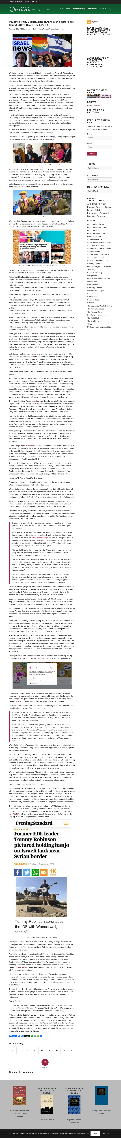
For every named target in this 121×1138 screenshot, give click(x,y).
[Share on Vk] (56, 1050)
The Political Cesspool (95, 309)
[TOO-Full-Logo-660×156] (31, 9)
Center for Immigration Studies (99, 242)
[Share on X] (20, 1050)
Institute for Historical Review (98, 279)
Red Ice (90, 294)
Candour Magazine (94, 239)
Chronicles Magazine (95, 245)
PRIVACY (34, 1)
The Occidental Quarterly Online (99, 306)
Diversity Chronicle (94, 264)
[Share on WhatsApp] (27, 1050)
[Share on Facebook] (12, 1050)
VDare (89, 324)
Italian (90, 210)
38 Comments (25, 29)
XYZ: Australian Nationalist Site (99, 327)
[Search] (110, 9)
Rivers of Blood (93, 300)
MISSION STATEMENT (15, 1)
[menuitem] (16, 1)
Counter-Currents (94, 251)
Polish (97, 210)
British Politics (37, 29)
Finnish (102, 204)
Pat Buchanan (92, 285)
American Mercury (94, 230)
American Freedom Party (97, 227)
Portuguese (92, 213)
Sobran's (90, 303)
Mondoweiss (92, 282)
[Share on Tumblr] (49, 1050)
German (99, 207)
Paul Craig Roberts (94, 288)
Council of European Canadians (99, 248)
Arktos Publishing (94, 236)
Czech (94, 204)
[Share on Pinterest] (34, 1050)
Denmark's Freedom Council (98, 260)
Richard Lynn (92, 297)
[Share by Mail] (71, 1050)
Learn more (106, 1133)
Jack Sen (60, 29)
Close (95, 1133)
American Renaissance (96, 233)
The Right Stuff (93, 318)
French (90, 207)
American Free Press (95, 224)
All (88, 204)
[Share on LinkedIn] (42, 1050)
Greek (108, 207)
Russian (104, 213)
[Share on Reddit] (64, 1050)
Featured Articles (48, 29)
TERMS (27, 1)
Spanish (91, 216)
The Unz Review (93, 321)
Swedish (101, 216)
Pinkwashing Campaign (41, 538)
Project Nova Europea (95, 291)
